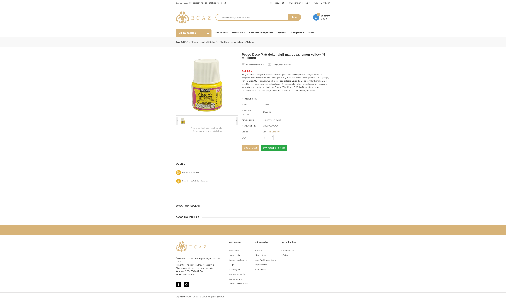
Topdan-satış (260, 269)
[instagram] (231, 3)
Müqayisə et (278, 3)
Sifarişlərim (286, 255)
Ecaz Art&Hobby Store (261, 32)
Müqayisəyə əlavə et (281, 65)
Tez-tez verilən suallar (238, 284)
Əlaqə (311, 32)
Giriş (316, 3)
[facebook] (221, 3)
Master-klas (238, 32)
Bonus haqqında (236, 279)
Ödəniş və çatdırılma (238, 260)
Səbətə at (250, 148)
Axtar (295, 17)
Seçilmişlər (296, 3)
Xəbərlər (282, 32)
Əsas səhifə (221, 32)
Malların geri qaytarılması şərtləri (237, 271)
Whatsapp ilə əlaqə (275, 148)
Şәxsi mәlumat (288, 250)
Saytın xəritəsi (261, 265)
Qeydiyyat (325, 3)
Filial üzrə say (273, 132)
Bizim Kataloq (187, 32)
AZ (306, 3)
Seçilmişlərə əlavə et (255, 65)
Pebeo (266, 105)
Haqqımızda (297, 32)
